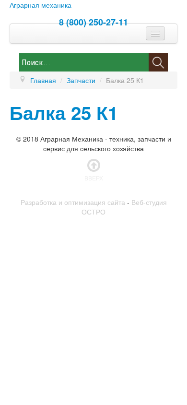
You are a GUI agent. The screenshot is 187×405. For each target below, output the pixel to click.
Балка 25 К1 (64, 112)
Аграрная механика (40, 5)
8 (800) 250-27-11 (93, 22)
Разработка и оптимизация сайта (73, 202)
